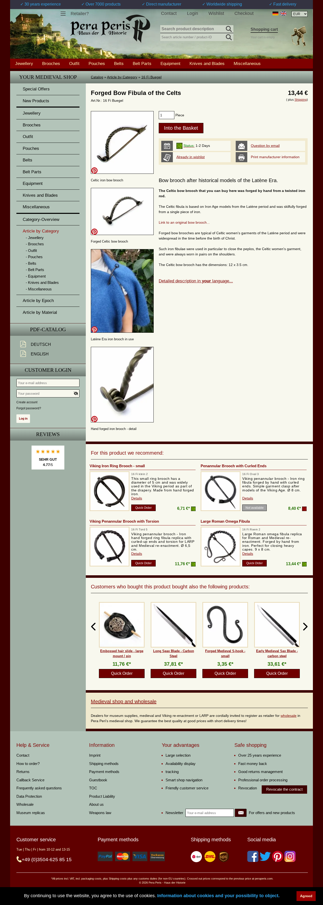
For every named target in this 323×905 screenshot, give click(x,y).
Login (192, 13)
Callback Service (30, 780)
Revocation (247, 788)
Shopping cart (264, 29)
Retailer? (80, 13)
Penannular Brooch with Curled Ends (233, 466)
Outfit (74, 63)
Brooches (51, 63)
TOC (93, 788)
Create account (26, 402)
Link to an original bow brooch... (184, 222)
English (40, 354)
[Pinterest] (277, 856)
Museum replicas (30, 813)
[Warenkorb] (298, 36)
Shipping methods (104, 763)
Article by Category (122, 77)
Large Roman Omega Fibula (225, 521)
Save (94, 170)
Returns (23, 771)
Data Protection (29, 796)
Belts (119, 63)
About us (96, 804)
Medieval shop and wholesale (123, 701)
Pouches (97, 63)
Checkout (244, 13)
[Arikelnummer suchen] (228, 36)
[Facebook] (252, 856)
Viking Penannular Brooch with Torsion (124, 521)
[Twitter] (265, 856)
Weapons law (100, 813)
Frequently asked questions (39, 788)
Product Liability (102, 796)
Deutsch (41, 344)
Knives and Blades (207, 63)
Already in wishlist (190, 157)
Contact (169, 13)
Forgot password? (28, 408)
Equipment (170, 63)
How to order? (28, 763)
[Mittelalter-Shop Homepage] (110, 29)
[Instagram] (289, 856)
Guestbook (98, 780)
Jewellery (24, 63)
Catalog (97, 77)
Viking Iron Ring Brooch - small (117, 466)
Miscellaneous (247, 63)
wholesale (289, 716)
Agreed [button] (306, 896)
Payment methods (104, 771)
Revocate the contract (284, 789)
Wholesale (25, 804)
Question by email (265, 146)
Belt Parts (142, 63)
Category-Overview (41, 219)
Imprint (94, 755)
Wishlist (216, 13)
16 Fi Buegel (151, 77)
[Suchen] (228, 28)
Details (136, 498)
